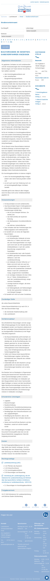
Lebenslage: (30, 28)
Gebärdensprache (44, 2)
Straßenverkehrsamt (32, 16)
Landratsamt (13, 16)
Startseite (4, 16)
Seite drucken (26, 507)
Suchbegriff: (5, 28)
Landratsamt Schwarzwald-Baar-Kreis (7, 528)
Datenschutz (29, 579)
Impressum (22, 579)
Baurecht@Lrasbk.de (42, 78)
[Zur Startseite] (24, 9)
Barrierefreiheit (36, 579)
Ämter (21, 16)
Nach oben (45, 507)
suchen (5, 47)
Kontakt (17, 579)
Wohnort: (4, 33)
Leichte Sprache (34, 2)
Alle (11, 42)
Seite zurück (35, 507)
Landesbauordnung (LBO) (12, 462)
